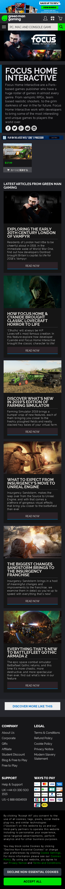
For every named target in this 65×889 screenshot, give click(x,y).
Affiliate (7, 749)
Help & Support (12, 784)
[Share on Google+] (21, 127)
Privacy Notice (43, 749)
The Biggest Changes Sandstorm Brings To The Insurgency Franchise (30, 569)
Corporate (9, 738)
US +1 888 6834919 (14, 799)
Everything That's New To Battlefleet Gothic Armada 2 (32, 652)
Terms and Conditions (46, 862)
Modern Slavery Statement (44, 756)
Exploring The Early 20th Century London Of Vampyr (31, 232)
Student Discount (13, 754)
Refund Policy (43, 738)
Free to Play (10, 765)
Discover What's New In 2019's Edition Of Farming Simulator (30, 401)
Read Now (32, 265)
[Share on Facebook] (8, 127)
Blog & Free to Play (14, 760)
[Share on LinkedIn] (34, 127)
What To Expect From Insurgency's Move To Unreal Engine (31, 483)
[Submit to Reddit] (28, 127)
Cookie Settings (51, 852)
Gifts (5, 743)
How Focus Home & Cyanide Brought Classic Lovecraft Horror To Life (27, 319)
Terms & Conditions (47, 732)
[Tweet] (15, 127)
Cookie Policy (43, 743)
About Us (8, 732)
